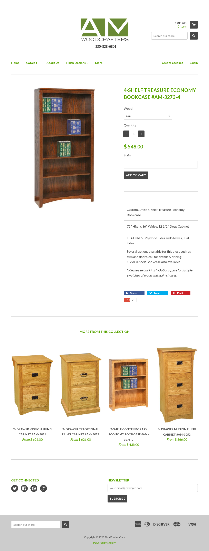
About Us (53, 62)
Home (15, 62)
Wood (128, 108)
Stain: (127, 155)
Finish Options (76, 62)
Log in (194, 62)
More (99, 62)
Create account (172, 62)
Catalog (32, 62)
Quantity (130, 125)
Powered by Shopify (104, 542)
